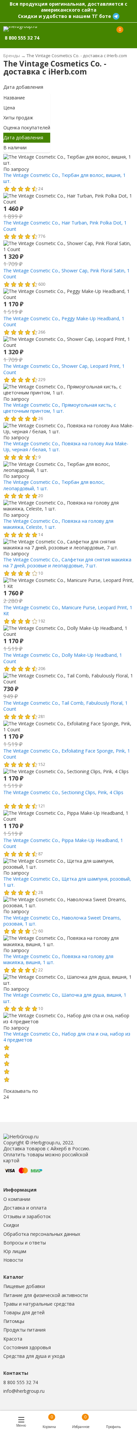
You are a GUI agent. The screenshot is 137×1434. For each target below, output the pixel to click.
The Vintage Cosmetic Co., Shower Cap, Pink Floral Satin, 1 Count (66, 273)
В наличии (15, 147)
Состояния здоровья (27, 1347)
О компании (16, 1199)
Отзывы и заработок (27, 1216)
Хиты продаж (18, 117)
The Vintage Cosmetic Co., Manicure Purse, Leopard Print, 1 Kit (67, 610)
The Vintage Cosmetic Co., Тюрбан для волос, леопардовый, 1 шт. (54, 485)
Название (14, 97)
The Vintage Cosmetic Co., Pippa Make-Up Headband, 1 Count (63, 843)
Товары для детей (24, 1312)
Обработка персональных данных (41, 1234)
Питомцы (13, 1321)
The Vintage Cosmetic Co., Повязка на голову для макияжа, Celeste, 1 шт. (58, 524)
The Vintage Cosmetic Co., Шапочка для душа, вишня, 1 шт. (64, 998)
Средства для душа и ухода (34, 1356)
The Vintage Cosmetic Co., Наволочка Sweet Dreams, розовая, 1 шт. (62, 921)
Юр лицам (14, 1251)
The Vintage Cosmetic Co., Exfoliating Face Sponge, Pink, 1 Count (66, 754)
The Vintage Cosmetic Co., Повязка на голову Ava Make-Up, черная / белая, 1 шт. (65, 446)
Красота (12, 1339)
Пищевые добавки (24, 1286)
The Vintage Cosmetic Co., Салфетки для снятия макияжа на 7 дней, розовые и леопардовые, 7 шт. (67, 562)
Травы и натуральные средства (38, 1304)
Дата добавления (23, 87)
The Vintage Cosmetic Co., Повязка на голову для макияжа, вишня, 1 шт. (58, 959)
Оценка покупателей (26, 127)
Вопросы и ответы (24, 1242)
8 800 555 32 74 (20, 1382)
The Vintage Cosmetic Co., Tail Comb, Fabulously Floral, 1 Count (65, 706)
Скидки (11, 1225)
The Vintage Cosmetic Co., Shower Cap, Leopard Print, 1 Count (64, 369)
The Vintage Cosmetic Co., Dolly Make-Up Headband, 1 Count (62, 658)
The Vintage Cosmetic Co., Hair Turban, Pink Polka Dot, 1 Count (65, 225)
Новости (13, 1260)
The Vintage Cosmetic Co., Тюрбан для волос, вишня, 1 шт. (64, 178)
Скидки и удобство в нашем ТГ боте (64, 16)
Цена (9, 107)
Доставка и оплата (25, 1208)
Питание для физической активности (45, 1295)
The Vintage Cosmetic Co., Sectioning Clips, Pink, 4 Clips (63, 792)
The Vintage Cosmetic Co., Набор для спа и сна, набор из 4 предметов (66, 1037)
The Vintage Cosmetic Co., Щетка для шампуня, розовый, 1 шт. (67, 882)
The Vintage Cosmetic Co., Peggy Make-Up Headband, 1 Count (63, 321)
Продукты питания (24, 1330)
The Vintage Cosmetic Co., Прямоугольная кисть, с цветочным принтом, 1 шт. (59, 408)
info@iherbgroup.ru (24, 1391)
